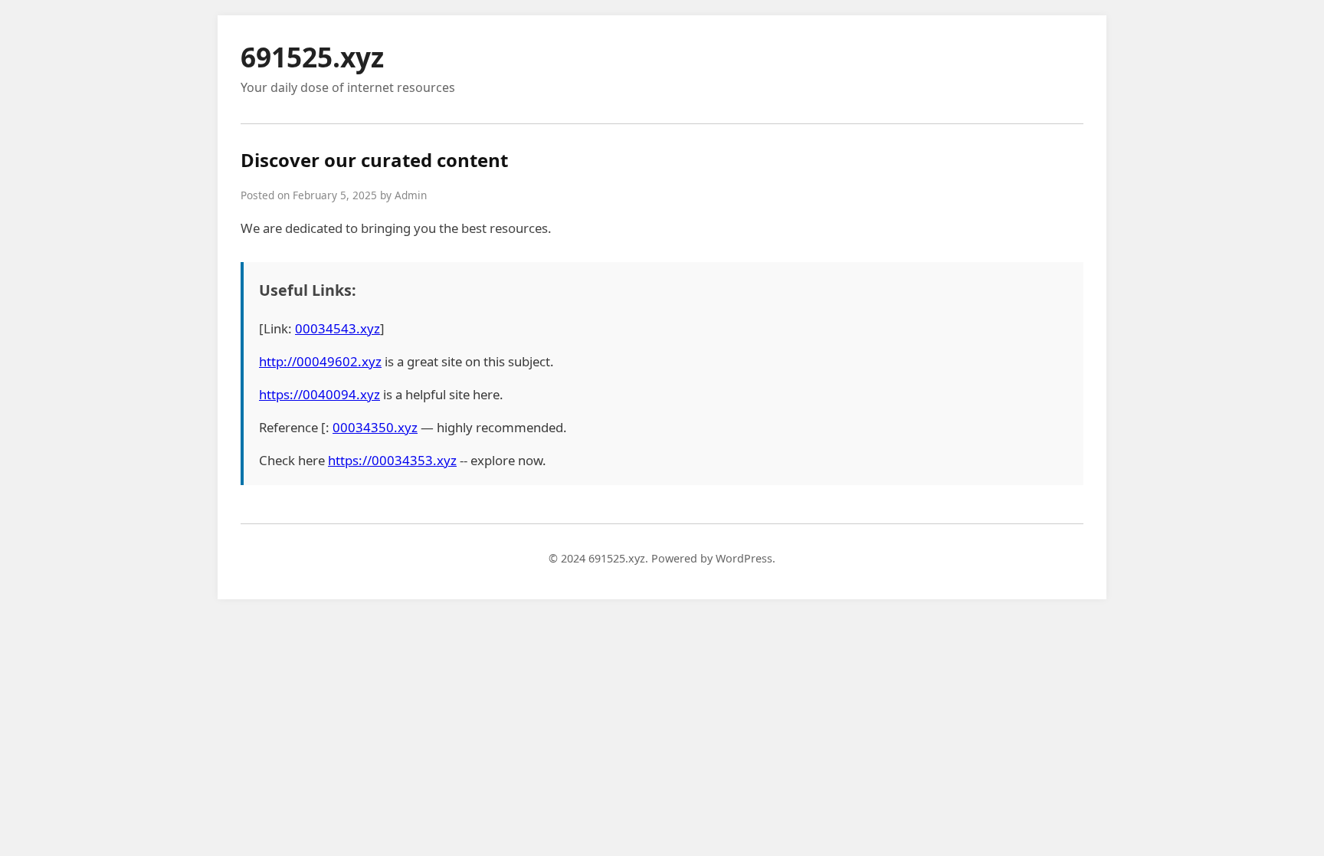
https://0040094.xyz (319, 394)
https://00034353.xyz (392, 460)
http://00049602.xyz (320, 361)
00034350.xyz (375, 427)
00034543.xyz (337, 328)
